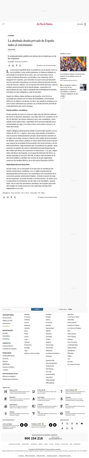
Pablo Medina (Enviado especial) (68, 80)
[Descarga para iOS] (22, 425)
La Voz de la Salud (73, 317)
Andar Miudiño (50, 374)
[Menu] (3, 24)
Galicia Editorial (77, 444)
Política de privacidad (30, 455)
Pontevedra (27, 345)
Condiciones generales (52, 455)
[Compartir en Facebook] (16, 65)
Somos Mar (49, 348)
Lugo (25, 339)
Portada (48, 317)
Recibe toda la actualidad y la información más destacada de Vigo (47, 413)
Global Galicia (72, 322)
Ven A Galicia (72, 336)
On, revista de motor (74, 364)
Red (69, 331)
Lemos (26, 336)
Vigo (25, 350)
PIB (39, 193)
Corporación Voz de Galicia (14, 444)
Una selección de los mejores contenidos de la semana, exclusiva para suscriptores (75, 391)
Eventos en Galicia (8, 367)
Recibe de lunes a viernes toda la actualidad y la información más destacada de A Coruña (47, 406)
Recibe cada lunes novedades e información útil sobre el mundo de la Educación (20, 399)
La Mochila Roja (73, 345)
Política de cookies (41, 455)
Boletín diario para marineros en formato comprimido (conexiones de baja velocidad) (74, 399)
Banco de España (15, 193)
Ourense (27, 342)
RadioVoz (41, 444)
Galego (70, 309)
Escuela (70, 361)
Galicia (48, 320)
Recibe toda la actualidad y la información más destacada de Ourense (75, 413)
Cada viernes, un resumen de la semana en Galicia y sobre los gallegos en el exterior (19, 406)
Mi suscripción (7, 318)
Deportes (49, 334)
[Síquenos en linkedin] (77, 423)
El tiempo (49, 356)
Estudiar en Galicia (73, 325)
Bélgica (43, 193)
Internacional (50, 328)
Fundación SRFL (25, 444)
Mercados (71, 353)
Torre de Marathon (51, 363)
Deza (26, 331)
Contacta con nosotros (9, 349)
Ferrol (26, 334)
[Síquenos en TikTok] (62, 428)
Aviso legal (21, 455)
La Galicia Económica (52, 353)
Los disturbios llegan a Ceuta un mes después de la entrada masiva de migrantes (72, 76)
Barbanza (27, 325)
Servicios (5, 358)
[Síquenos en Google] (72, 428)
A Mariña (27, 320)
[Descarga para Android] (26, 425)
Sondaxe (46, 444)
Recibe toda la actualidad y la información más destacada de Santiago (19, 413)
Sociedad (49, 336)
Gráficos (48, 342)
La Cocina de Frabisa (74, 328)
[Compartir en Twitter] (20, 65)
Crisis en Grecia (25, 193)
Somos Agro (49, 345)
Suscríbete (6, 326)
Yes (69, 359)
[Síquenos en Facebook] (62, 423)
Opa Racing (49, 369)
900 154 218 (34, 438)
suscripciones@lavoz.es (55, 438)
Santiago (27, 348)
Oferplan (5, 361)
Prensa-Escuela (64, 444)
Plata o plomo (72, 334)
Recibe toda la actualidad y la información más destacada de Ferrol (75, 406)
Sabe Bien (71, 320)
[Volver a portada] (44, 24)
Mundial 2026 (50, 360)
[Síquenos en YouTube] (82, 423)
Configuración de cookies (65, 455)
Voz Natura (57, 444)
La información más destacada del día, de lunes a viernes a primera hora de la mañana (20, 391)
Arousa (26, 322)
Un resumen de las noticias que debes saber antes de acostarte (46, 391)
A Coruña (27, 317)
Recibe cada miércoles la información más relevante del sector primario (46, 399)
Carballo (27, 328)
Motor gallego (50, 383)
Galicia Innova (72, 348)
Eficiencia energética (9, 376)
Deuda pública (33, 193)
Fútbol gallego (50, 380)
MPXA (71, 444)
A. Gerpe (62, 98)
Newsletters (6, 336)
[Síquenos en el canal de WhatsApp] (67, 428)
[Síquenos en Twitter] (67, 423)
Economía (49, 322)
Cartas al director (8, 346)
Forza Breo (49, 377)
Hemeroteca (6, 323)
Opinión (48, 331)
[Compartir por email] (12, 65)
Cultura (48, 339)
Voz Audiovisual (34, 444)
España (48, 325)
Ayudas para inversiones (10, 379)
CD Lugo (48, 371)
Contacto (5, 370)
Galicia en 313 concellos (32, 353)
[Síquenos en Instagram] (72, 423)
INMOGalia (6, 364)
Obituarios (49, 350)
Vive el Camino (72, 342)
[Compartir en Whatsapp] (9, 65)
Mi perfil (5, 333)
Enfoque (70, 339)
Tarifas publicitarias (9, 356)
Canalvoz (51, 444)
